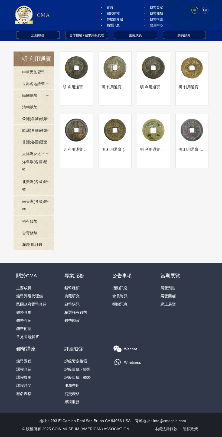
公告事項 (122, 275)
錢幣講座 (26, 349)
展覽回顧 (168, 296)
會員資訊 (120, 296)
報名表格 (23, 393)
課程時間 (23, 385)
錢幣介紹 (23, 320)
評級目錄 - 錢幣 (77, 377)
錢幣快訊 (72, 304)
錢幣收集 (23, 312)
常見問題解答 (27, 337)
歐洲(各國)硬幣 (35, 130)
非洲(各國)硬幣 (35, 142)
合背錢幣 (29, 233)
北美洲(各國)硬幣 (35, 185)
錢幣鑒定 (156, 7)
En (205, 10)
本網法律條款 (166, 429)
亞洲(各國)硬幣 (35, 119)
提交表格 (72, 393)
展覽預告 (168, 288)
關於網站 (113, 13)
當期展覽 (170, 275)
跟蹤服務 (72, 402)
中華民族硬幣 (33, 72)
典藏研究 (72, 296)
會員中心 (156, 25)
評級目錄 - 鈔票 (77, 369)
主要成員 (135, 35)
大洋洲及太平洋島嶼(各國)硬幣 (35, 162)
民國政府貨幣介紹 (31, 304)
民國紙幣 (29, 95)
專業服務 (74, 275)
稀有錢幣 (29, 221)
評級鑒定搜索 (75, 361)
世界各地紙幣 (33, 84)
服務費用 (72, 385)
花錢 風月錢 (32, 244)
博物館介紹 (115, 19)
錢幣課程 (23, 361)
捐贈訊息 (113, 25)
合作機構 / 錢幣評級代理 (86, 35)
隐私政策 (190, 429)
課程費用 (23, 377)
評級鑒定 (74, 349)
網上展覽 (168, 304)
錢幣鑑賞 (72, 320)
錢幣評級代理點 (29, 296)
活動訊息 (120, 288)
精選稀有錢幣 (75, 312)
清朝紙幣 (29, 107)
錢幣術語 (156, 19)
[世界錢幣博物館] (32, 14)
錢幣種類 (156, 13)
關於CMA (26, 275)
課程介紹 (23, 369)
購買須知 (184, 35)
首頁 (110, 7)
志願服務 (37, 35)
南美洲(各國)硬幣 (35, 205)
